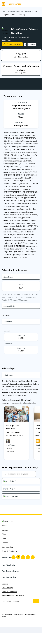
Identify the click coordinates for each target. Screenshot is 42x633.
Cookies (5, 543)
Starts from (21, 335)
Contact (4, 530)
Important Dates (9, 306)
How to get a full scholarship (12, 427)
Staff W (39, 445)
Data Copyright (7, 547)
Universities (11, 12)
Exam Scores (8, 277)
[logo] (11, 3)
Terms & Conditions (9, 551)
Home (4, 12)
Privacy (4, 534)
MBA (15, 496)
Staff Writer (11, 445)
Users (4, 538)
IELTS (21, 284)
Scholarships (8, 375)
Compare (33, 44)
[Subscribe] (36, 601)
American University (23, 12)
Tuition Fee (8, 322)
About (4, 526)
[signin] (33, 3)
